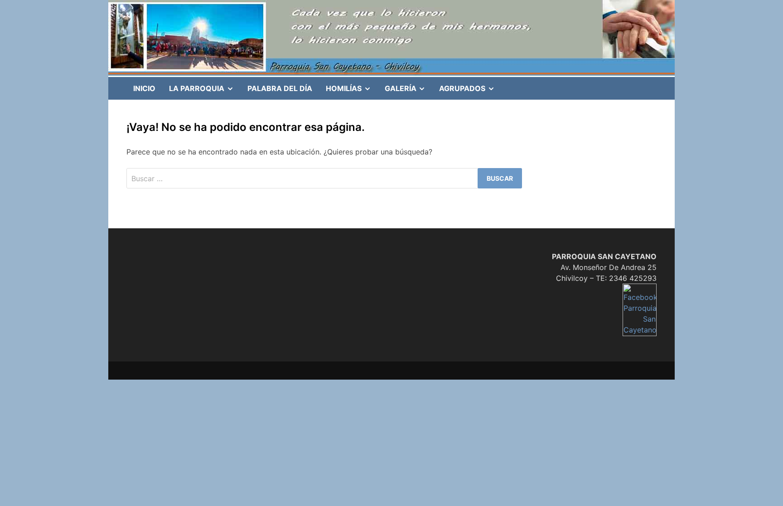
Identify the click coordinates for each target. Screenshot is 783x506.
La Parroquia (205, 91)
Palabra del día (279, 88)
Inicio (144, 88)
